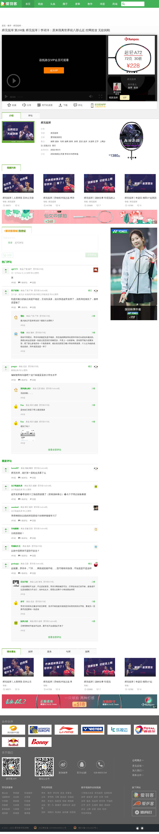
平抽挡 (109, 801)
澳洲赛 (27, 813)
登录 (10, 243)
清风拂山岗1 (25, 388)
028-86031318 (100, 773)
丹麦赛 (5, 805)
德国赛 (5, 813)
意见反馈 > (137, 766)
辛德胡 (71, 797)
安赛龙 (69, 793)
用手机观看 (47, 105)
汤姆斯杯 (6, 797)
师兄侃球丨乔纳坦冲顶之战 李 (57, 681)
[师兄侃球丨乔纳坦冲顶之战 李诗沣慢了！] (59, 184)
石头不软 (24, 582)
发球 (83, 797)
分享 (29, 105)
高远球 (95, 801)
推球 (71, 141)
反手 (88, 805)
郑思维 (73, 812)
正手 (97, 141)
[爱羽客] (9, 4)
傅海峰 (71, 801)
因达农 (63, 797)
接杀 (136, 87)
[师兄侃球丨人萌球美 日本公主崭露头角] (18, 184)
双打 (54, 145)
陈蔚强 (58, 801)
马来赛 (16, 805)
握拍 (101, 805)
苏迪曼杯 (28, 793)
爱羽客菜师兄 (56, 137)
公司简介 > (137, 760)
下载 (65, 105)
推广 (154, 222)
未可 (22, 601)
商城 (114, 4)
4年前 (13, 283)
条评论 (24, 283)
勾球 (62, 141)
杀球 (76, 141)
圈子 (65, 4)
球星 (102, 4)
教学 (90, 4)
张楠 (64, 801)
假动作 (107, 805)
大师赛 (16, 809)
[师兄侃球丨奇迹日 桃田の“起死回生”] (140, 184)
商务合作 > (137, 775)
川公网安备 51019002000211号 (52, 828)
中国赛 (5, 801)
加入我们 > (137, 770)
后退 (94, 809)
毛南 (22, 333)
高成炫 (58, 812)
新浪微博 (63, 773)
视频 (40, 4)
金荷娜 (65, 812)
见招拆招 (108, 793)
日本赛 (27, 809)
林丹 (50, 793)
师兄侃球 (54, 133)
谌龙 (62, 793)
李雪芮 (51, 797)
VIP (124, 97)
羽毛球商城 (86, 813)
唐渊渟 (58, 805)
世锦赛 (16, 793)
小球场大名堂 (87, 793)
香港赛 (16, 813)
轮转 (104, 809)
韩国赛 (16, 801)
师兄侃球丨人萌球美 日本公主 (17, 681)
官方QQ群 (81, 773)
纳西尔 (51, 812)
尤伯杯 (16, 797)
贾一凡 (51, 805)
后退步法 (47, 145)
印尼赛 (27, 801)
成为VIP (54, 70)
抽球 (130, 87)
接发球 (89, 797)
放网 (66, 141)
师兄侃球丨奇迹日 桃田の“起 (138, 681)
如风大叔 (24, 621)
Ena (22, 405)
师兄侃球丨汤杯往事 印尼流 (97, 681)
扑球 (101, 797)
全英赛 (27, 797)
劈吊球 (102, 801)
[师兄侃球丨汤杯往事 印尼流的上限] (99, 184)
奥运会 (5, 793)
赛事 (77, 4)
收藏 (14, 105)
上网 (88, 809)
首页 (27, 4)
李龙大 (51, 801)
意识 (81, 141)
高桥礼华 (66, 805)
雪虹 (22, 316)
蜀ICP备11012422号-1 (88, 828)
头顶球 (91, 141)
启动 (99, 809)
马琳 (57, 797)
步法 (83, 809)
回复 (34, 283)
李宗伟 (56, 793)
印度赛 (27, 805)
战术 (85, 141)
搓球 (96, 797)
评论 (80, 105)
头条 (52, 4)
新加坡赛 (6, 809)
